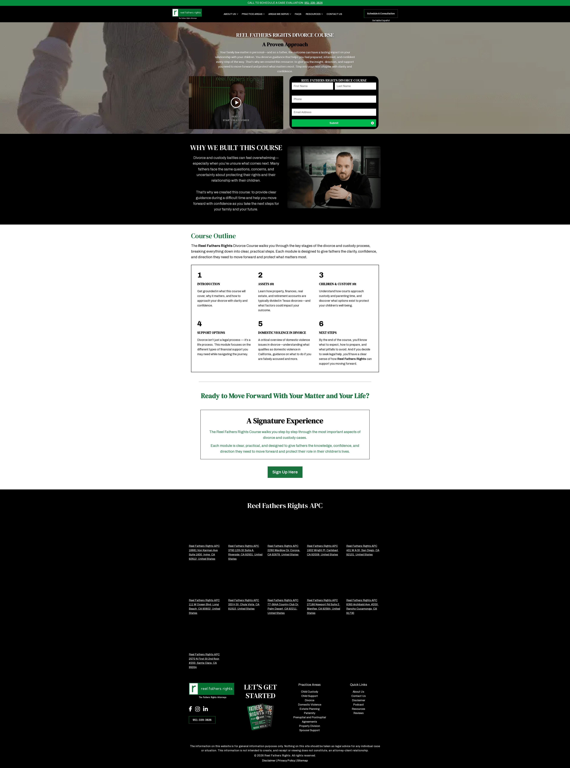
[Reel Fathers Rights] (187, 14)
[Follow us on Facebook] (192, 709)
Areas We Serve (278, 14)
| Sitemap (302, 760)
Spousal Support (309, 730)
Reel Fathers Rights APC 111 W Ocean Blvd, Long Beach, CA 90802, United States (204, 607)
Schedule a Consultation (381, 13)
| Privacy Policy (285, 760)
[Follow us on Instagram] (199, 709)
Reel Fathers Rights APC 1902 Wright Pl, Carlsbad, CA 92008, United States (322, 550)
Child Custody (309, 691)
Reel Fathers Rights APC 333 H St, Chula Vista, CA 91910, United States (243, 604)
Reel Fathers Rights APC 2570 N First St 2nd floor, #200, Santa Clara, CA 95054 (204, 661)
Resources (358, 708)
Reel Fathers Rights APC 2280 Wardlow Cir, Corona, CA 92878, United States (283, 550)
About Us (230, 14)
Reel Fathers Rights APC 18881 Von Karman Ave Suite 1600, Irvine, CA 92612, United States (204, 552)
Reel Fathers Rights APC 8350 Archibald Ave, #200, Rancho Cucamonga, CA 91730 (362, 607)
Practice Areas (252, 14)
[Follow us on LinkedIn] (207, 709)
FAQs (298, 14)
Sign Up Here (285, 472)
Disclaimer (358, 700)
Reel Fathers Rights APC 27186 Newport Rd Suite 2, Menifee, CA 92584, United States (323, 607)
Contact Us (334, 14)
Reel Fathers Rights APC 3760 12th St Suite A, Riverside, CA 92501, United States (245, 552)
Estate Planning (310, 708)
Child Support (309, 696)
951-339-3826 (313, 2)
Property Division (309, 726)
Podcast (358, 704)
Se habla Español (381, 20)
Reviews (358, 713)
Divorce (309, 700)
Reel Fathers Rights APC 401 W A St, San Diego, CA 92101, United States (362, 550)
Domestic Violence (309, 704)
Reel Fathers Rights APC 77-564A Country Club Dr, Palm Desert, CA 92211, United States (283, 607)
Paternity (309, 713)
